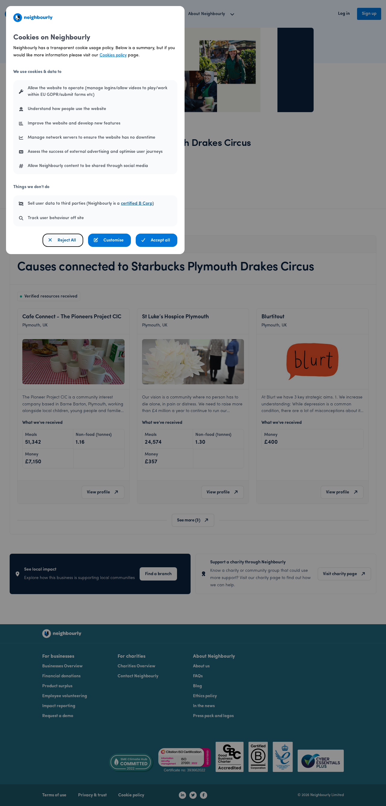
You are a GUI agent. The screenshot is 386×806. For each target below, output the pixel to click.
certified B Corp (136, 203)
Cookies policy (113, 55)
